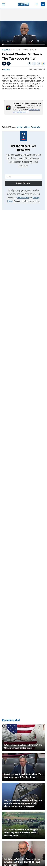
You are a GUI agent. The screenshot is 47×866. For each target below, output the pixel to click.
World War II (6, 50)
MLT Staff (7, 69)
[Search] (36, 4)
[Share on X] (34, 64)
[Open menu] (3, 4)
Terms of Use (23, 197)
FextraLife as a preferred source (26, 111)
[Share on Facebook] (29, 64)
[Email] (38, 64)
